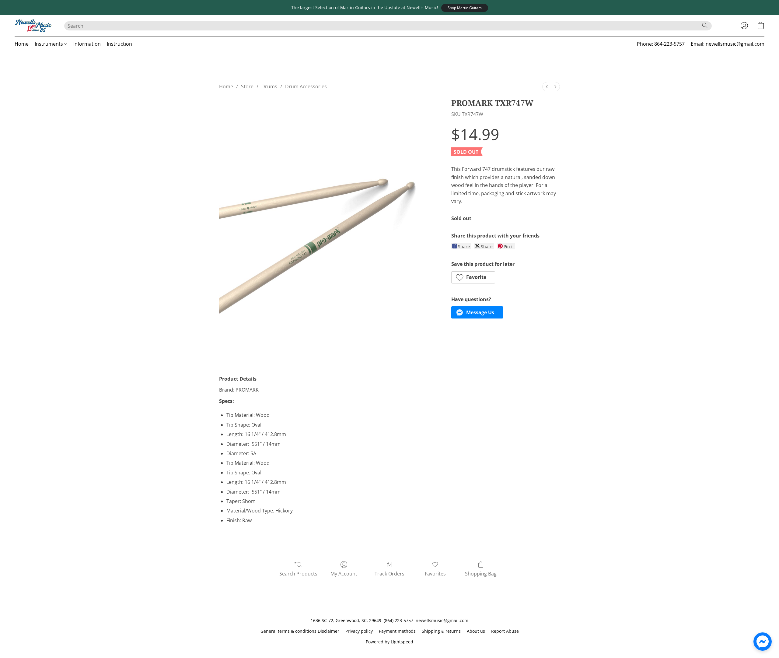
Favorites (435, 573)
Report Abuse (505, 631)
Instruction (119, 43)
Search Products (298, 573)
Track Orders (389, 573)
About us (476, 631)
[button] (464, 8)
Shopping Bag (481, 573)
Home (22, 43)
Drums (269, 86)
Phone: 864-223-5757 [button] (661, 43)
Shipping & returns (441, 631)
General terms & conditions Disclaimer (299, 631)
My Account (343, 573)
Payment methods (397, 631)
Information (87, 43)
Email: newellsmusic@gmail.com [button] (727, 43)
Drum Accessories (306, 86)
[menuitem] (547, 86)
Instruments (49, 43)
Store (247, 86)
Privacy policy (359, 631)
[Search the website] (704, 25)
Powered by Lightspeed (389, 642)
